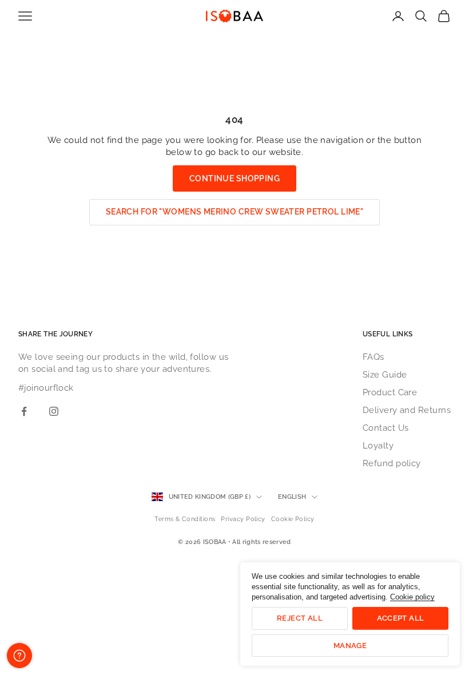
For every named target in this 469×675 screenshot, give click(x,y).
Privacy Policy (243, 519)
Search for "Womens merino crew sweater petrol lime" (234, 211)
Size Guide (385, 375)
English (292, 497)
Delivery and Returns (407, 410)
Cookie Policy (293, 519)
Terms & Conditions (184, 519)
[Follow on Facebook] (24, 411)
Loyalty (378, 445)
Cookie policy (412, 597)
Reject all (300, 618)
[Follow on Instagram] (53, 411)
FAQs (373, 357)
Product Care (390, 392)
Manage (350, 645)
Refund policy (392, 463)
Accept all (400, 618)
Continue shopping (234, 178)
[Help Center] (19, 655)
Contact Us (386, 428)
